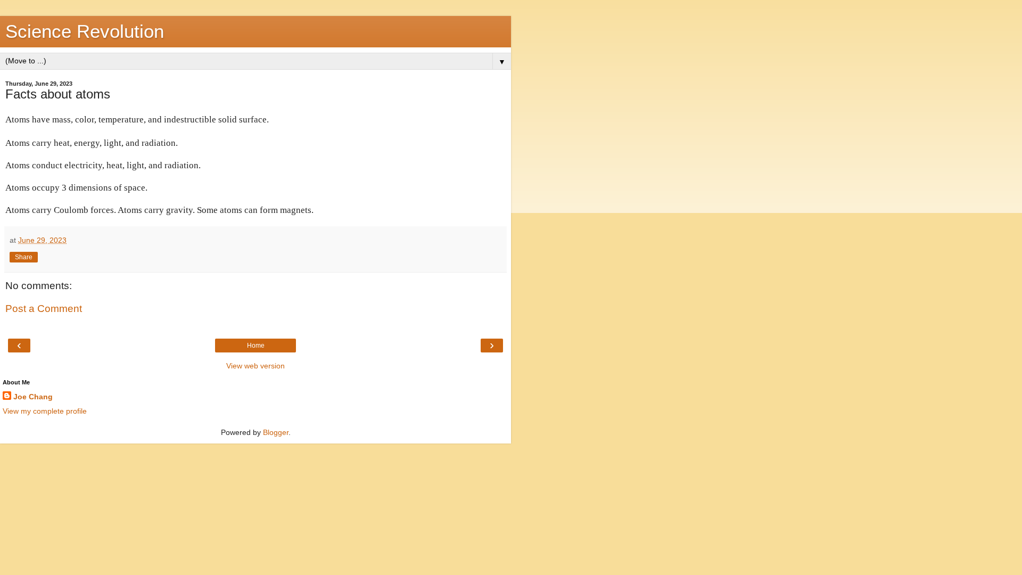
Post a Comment (43, 308)
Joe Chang (33, 396)
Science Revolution (84, 31)
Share (23, 257)
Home (256, 345)
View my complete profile (45, 411)
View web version (255, 366)
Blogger (276, 432)
